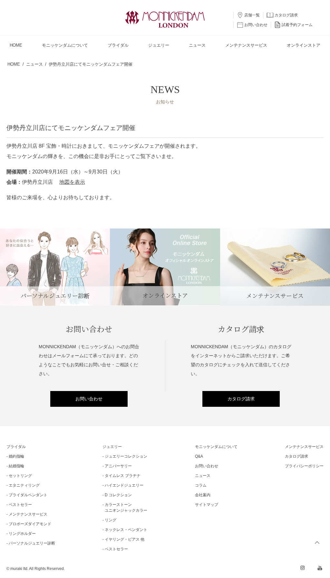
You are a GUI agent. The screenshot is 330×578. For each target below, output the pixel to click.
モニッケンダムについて (216, 446)
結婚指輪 (16, 466)
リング (110, 520)
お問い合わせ (88, 398)
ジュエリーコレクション (126, 456)
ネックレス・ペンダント (126, 529)
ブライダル (16, 446)
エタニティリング (24, 485)
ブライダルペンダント (28, 495)
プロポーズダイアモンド (30, 524)
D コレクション (118, 495)
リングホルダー (22, 533)
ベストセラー (20, 504)
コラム (201, 485)
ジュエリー (112, 446)
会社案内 (202, 495)
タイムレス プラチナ (123, 475)
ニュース (202, 475)
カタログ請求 (241, 398)
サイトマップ (206, 504)
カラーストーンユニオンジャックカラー (126, 507)
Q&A (199, 456)
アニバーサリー (118, 466)
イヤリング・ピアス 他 (124, 539)
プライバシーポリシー (304, 466)
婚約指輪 (16, 456)
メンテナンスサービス (28, 514)
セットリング (20, 475)
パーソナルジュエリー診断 (32, 543)
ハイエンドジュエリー (124, 485)
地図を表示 (72, 182)
